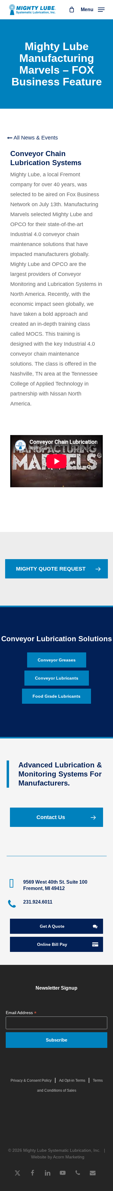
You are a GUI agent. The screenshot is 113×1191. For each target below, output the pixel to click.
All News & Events (35, 138)
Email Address (21, 1013)
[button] (93, 9)
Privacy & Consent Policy (31, 1080)
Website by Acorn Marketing (57, 1156)
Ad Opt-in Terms (72, 1080)
